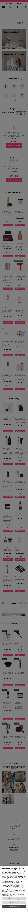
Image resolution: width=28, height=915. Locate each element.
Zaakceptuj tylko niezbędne (14, 898)
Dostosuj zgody (14, 902)
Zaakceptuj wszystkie (14, 906)
